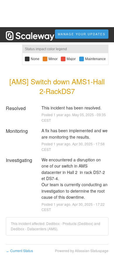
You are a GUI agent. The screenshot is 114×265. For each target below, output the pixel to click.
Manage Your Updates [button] (82, 34)
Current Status (19, 250)
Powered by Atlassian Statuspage (81, 250)
